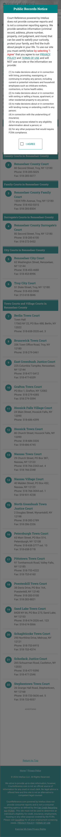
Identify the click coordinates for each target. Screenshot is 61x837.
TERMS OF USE (30, 58)
